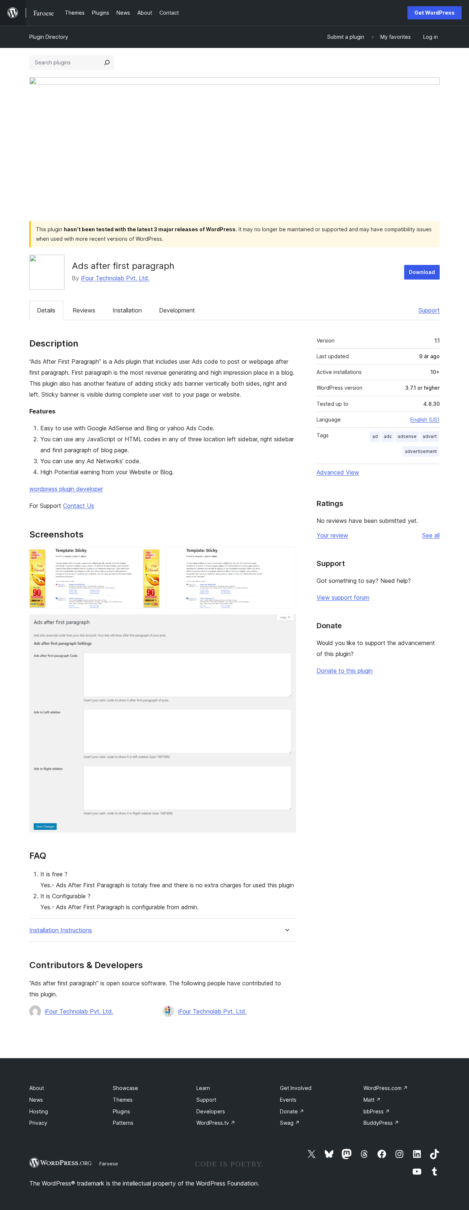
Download (422, 272)
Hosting (38, 1111)
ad (375, 436)
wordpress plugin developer (66, 488)
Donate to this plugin (345, 670)
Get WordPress (434, 13)
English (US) (425, 419)
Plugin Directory (48, 37)
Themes (123, 1100)
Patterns (123, 1123)
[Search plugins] (107, 62)
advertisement (421, 451)
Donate (292, 1111)
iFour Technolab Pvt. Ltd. (115, 278)
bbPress (376, 1111)
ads (388, 436)
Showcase (125, 1088)
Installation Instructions (60, 930)
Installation (127, 310)
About (36, 1088)
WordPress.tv (215, 1123)
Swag (290, 1123)
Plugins (121, 1111)
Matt (372, 1100)
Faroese (108, 1163)
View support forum (343, 597)
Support (429, 310)
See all (431, 535)
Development (177, 310)
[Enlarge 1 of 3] (150, 557)
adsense (407, 436)
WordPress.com (385, 1088)
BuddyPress (381, 1123)
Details (46, 310)
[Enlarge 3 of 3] (286, 624)
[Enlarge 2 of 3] (286, 557)
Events (288, 1100)
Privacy (38, 1123)
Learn (203, 1088)
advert (429, 436)
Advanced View (338, 472)
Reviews (84, 310)
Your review (332, 535)
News (36, 1100)
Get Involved (295, 1088)
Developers (210, 1111)
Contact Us (78, 505)
